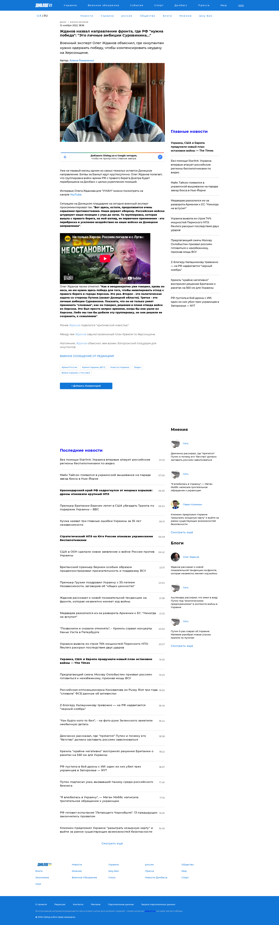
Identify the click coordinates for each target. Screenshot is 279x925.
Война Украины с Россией (76, 373)
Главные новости (189, 131)
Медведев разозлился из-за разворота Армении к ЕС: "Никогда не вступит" (194, 204)
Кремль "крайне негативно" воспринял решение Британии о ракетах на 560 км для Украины (193, 284)
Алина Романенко (81, 60)
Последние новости (81, 450)
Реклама (95, 904)
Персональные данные (121, 904)
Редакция (59, 904)
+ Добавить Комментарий (86, 385)
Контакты (78, 904)
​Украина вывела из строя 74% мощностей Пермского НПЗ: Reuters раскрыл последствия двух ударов (195, 224)
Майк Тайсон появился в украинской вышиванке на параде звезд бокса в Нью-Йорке (194, 186)
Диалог (63, 22)
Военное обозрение (79, 22)
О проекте (41, 904)
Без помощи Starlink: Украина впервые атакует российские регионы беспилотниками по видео (191, 166)
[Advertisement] (112, 415)
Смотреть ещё (112, 843)
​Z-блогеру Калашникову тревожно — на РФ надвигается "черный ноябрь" (194, 266)
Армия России (69, 367)
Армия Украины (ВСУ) (93, 367)
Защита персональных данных (158, 904)
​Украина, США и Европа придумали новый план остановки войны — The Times (192, 146)
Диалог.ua (150, 911)
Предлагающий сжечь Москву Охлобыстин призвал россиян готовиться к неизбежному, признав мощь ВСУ (191, 246)
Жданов (74, 325)
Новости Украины (119, 367)
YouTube (75, 194)
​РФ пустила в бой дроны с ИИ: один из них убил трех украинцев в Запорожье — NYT (195, 301)
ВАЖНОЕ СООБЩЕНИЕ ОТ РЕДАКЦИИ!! (87, 356)
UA (39, 15)
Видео (137, 367)
